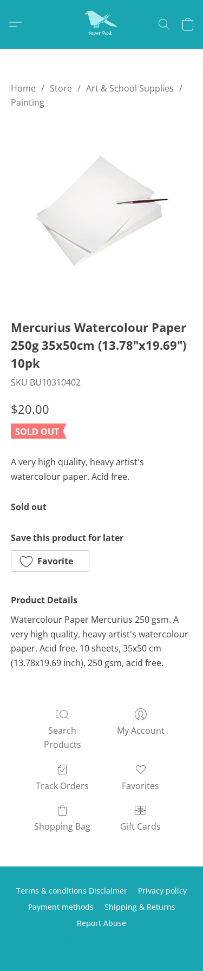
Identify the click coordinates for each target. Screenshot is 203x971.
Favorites (140, 786)
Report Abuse (101, 923)
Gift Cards (140, 826)
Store (61, 88)
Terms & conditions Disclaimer (71, 890)
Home (23, 88)
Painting (27, 102)
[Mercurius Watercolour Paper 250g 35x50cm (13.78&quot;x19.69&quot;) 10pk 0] (102, 211)
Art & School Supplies (130, 88)
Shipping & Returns (139, 907)
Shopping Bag (62, 826)
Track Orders (62, 786)
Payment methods (61, 907)
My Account (141, 731)
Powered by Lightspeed (102, 942)
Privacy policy (162, 890)
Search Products (62, 738)
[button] (102, 24)
